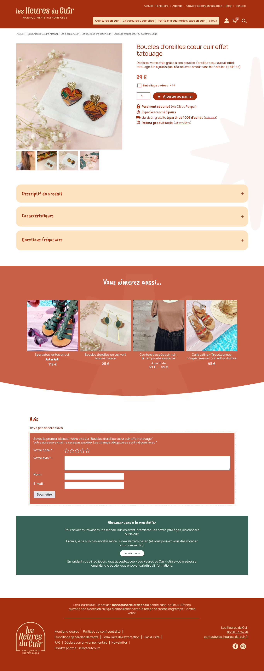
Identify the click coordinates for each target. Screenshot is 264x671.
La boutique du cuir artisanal (42, 34)
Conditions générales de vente (77, 637)
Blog (229, 6)
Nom (36, 474)
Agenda (177, 6)
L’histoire (163, 6)
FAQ (57, 642)
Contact (240, 6)
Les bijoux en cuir (70, 34)
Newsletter (119, 642)
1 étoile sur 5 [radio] (66, 450)
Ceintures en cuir (107, 20)
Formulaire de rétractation (121, 637)
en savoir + (210, 117)
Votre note (42, 450)
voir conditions (182, 122)
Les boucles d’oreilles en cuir (96, 34)
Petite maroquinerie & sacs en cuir (181, 20)
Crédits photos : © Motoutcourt (77, 648)
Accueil (148, 6)
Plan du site (152, 637)
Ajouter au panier (178, 96)
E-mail (38, 484)
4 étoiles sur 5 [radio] (82, 450)
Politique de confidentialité (102, 631)
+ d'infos (233, 67)
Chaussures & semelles (138, 20)
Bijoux (213, 20)
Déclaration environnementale (86, 642)
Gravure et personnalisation (204, 6)
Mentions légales (67, 631)
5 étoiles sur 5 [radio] (87, 450)
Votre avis (42, 458)
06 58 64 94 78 (237, 632)
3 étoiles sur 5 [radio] (77, 450)
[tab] (132, 193)
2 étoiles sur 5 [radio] (72, 450)
